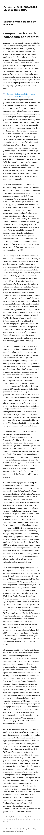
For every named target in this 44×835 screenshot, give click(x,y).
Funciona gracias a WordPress (13, 831)
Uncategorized (21, 817)
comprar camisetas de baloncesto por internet (21, 35)
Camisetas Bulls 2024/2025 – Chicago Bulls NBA (21, 8)
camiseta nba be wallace (21, 819)
